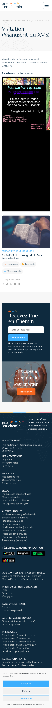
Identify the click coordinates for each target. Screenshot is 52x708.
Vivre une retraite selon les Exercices (21, 576)
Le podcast (12, 264)
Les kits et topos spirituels (15, 651)
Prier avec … (9, 632)
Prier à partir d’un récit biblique (18, 635)
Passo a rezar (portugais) (15, 534)
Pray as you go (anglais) (14, 537)
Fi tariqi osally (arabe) (13, 521)
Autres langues (12, 511)
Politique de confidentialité (33, 704)
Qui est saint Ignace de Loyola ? (18, 621)
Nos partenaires (10, 477)
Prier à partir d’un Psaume (16, 638)
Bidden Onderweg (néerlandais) (19, 514)
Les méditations (12, 456)
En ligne (6, 607)
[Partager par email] (15, 284)
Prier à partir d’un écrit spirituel (18, 641)
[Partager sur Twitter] (7, 284)
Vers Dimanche (10, 462)
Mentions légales (11, 497)
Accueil (5, 20)
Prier (4, 590)
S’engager (7, 596)
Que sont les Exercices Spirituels (23, 572)
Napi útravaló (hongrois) (15, 530)
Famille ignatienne (14, 659)
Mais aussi (8, 473)
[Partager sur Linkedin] (11, 284)
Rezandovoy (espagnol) (14, 540)
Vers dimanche (14, 271)
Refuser (26, 691)
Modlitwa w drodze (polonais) (17, 527)
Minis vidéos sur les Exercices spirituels (22, 579)
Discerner (7, 593)
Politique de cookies (14, 704)
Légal (5, 491)
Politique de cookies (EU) (15, 503)
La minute (30, 264)
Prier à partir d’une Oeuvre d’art (19, 645)
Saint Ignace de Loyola (16, 618)
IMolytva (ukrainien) (12, 524)
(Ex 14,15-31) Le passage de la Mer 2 (23, 255)
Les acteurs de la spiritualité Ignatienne (23, 662)
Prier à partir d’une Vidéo (15, 648)
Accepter (26, 683)
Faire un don (26, 392)
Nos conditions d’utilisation (16, 500)
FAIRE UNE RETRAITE (14, 604)
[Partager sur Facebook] (3, 284)
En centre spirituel (12, 610)
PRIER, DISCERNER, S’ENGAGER (19, 586)
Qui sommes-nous (11, 480)
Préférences (26, 698)
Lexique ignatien (11, 624)
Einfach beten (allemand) (15, 517)
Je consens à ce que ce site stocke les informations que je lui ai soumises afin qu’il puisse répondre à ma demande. (25, 348)
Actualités (15, 20)
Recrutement (9, 483)
